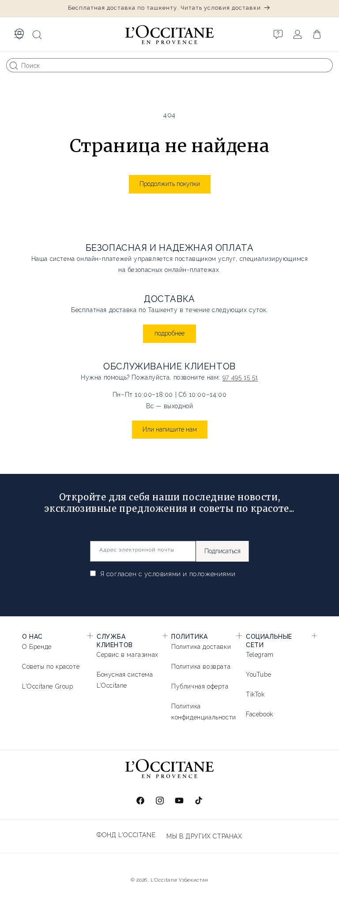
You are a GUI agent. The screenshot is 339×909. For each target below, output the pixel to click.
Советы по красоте (50, 666)
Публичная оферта (200, 686)
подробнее (169, 333)
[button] (18, 34)
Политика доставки (201, 646)
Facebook (259, 714)
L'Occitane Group (47, 686)
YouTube (258, 674)
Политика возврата (200, 666)
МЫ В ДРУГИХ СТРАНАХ (204, 836)
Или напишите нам (170, 429)
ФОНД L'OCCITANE (126, 834)
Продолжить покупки (169, 183)
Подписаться (222, 551)
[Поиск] (13, 65)
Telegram (260, 654)
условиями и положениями (189, 574)
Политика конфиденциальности (203, 712)
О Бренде (37, 646)
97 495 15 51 (240, 377)
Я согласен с (166, 574)
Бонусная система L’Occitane (125, 680)
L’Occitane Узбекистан (179, 880)
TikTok (255, 694)
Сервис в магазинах (127, 654)
